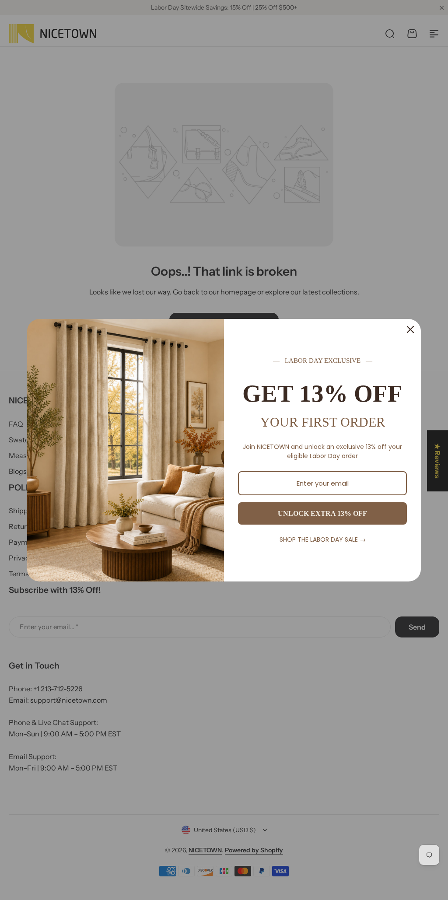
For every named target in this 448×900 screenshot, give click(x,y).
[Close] (410, 329)
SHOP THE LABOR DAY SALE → (323, 539)
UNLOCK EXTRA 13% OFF (322, 513)
